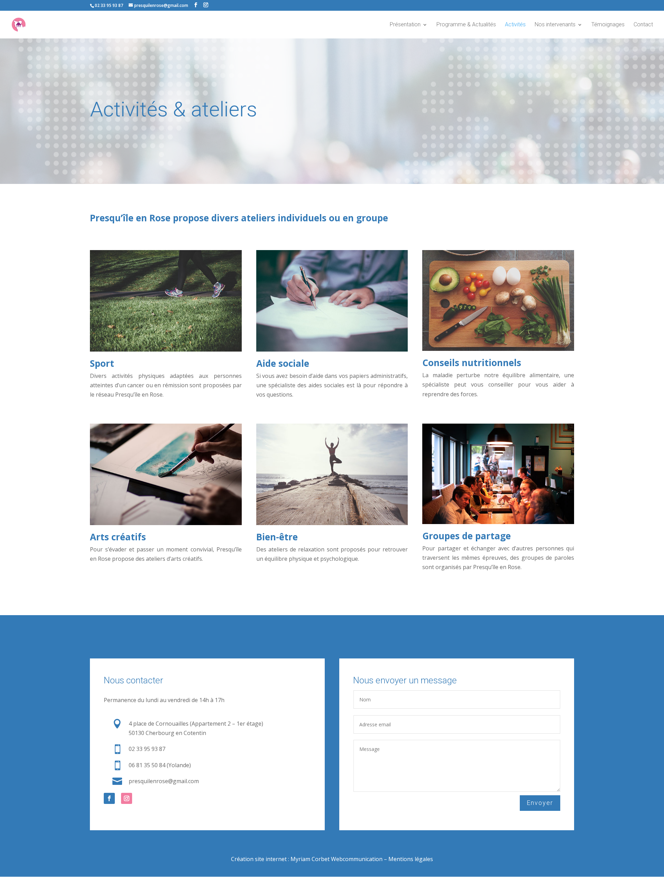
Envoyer (540, 802)
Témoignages (608, 25)
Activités (515, 25)
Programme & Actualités (466, 25)
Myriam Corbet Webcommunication (335, 859)
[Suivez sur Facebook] (109, 798)
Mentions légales (410, 859)
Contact (643, 25)
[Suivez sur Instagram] (126, 798)
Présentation (405, 25)
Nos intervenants (555, 25)
